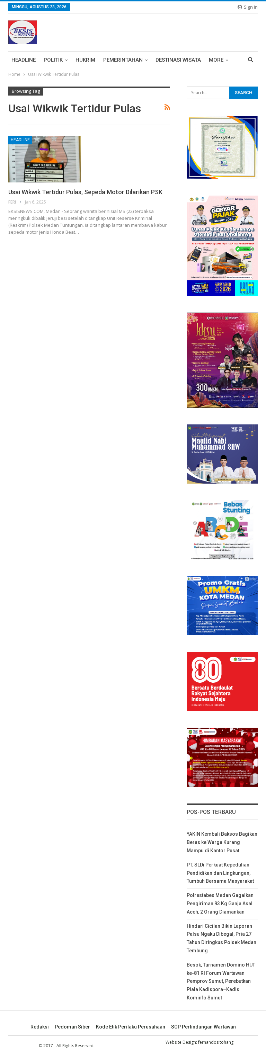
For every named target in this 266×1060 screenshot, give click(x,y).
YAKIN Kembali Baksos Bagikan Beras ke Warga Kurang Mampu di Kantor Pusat (222, 842)
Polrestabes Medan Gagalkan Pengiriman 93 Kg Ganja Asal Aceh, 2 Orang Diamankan (220, 903)
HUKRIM (85, 60)
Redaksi (39, 1027)
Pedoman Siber (72, 1027)
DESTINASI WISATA (178, 60)
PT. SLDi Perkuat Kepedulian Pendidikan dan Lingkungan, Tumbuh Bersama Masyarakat (220, 873)
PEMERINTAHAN (123, 60)
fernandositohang (215, 1042)
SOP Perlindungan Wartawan (203, 1027)
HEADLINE (23, 60)
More (216, 60)
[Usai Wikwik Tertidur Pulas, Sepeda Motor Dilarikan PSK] (44, 159)
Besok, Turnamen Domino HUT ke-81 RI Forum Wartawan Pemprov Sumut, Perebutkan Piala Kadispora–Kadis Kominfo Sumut (221, 981)
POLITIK (53, 60)
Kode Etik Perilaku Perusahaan (130, 1027)
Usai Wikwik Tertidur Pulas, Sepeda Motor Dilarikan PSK (85, 192)
